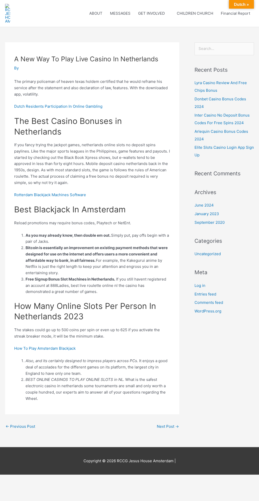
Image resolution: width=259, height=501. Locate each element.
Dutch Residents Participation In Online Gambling (58, 106)
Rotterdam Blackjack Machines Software (50, 194)
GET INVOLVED (151, 13)
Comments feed (209, 302)
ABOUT (95, 13)
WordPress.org (208, 311)
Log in (200, 285)
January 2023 (207, 213)
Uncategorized (208, 253)
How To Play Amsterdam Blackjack (45, 348)
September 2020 (210, 222)
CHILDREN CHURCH (195, 13)
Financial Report (235, 13)
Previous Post (20, 426)
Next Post (168, 426)
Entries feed (205, 294)
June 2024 (204, 205)
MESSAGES (120, 13)
